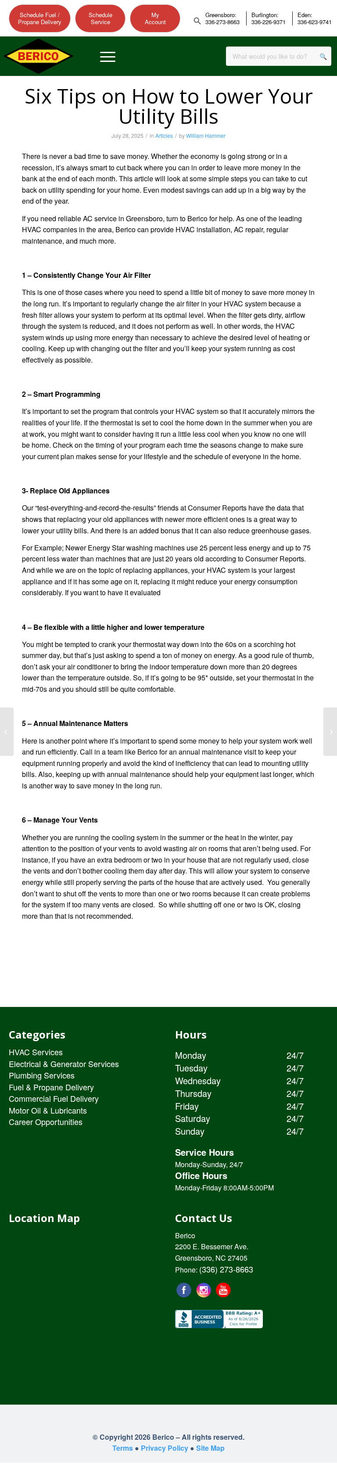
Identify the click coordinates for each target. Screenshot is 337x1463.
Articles (164, 135)
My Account (155, 18)
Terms (122, 1448)
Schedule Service (100, 18)
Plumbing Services (42, 1075)
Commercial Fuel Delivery (54, 1098)
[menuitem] (107, 56)
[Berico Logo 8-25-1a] (38, 56)
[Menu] (107, 56)
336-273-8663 (222, 21)
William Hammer (206, 135)
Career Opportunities (45, 1121)
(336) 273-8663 (226, 1269)
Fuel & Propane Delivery (51, 1087)
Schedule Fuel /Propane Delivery (39, 18)
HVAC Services (36, 1051)
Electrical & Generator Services (64, 1063)
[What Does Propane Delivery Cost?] (7, 732)
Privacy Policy (164, 1448)
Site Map (210, 1448)
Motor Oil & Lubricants (48, 1110)
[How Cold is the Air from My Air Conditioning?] (330, 732)
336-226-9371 (268, 21)
